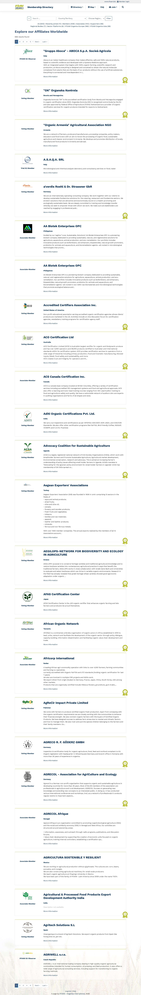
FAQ (102, 7)
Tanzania (47, 629)
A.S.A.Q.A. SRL (53, 159)
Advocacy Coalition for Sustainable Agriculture (76, 445)
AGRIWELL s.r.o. (54, 954)
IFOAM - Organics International (72, 994)
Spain (45, 930)
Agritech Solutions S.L (59, 925)
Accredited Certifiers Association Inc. (69, 305)
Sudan (46, 663)
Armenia (46, 130)
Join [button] (113, 7)
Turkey (46, 490)
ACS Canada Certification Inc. (64, 376)
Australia (47, 342)
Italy (45, 56)
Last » (44, 42)
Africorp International (58, 658)
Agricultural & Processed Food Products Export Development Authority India (77, 896)
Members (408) (69, 24)
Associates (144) (82, 24)
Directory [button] (77, 7)
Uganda (46, 451)
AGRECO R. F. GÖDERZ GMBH (63, 742)
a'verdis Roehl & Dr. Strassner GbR (67, 186)
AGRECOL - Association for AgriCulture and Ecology (80, 774)
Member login (123, 1)
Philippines (48, 231)
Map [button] (92, 7)
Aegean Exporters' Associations (65, 485)
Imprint (68, 991)
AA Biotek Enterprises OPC (62, 226)
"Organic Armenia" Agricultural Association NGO (77, 125)
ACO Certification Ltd (58, 337)
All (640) (41, 24)
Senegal (46, 819)
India (45, 419)
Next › (37, 42)
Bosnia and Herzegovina (53, 95)
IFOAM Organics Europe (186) (77, 26)
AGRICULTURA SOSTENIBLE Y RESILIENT (72, 857)
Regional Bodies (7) (38, 26)
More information (50, 77)
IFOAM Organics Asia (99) (100, 26)
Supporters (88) (97, 24)
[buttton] (123, 7)
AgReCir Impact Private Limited (65, 702)
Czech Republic (49, 960)
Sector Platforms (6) (55, 26)
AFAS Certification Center (61, 594)
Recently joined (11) (53, 24)
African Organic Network (61, 623)
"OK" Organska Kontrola (60, 90)
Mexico (46, 862)
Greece (46, 560)
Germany (47, 192)
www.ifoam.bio (110, 1)
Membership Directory (40, 7)
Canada (46, 382)
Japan (45, 599)
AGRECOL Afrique (55, 813)
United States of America (53, 310)
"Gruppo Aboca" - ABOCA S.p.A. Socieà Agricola (77, 51)
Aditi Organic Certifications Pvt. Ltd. (69, 413)
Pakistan (47, 708)
